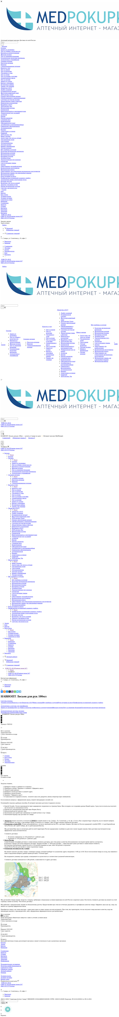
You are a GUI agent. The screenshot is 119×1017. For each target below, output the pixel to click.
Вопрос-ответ (5, 979)
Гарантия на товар (6, 967)
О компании (5, 951)
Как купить (11, 631)
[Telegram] (20, 692)
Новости (3, 952)
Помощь (3, 972)
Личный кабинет (6, 971)
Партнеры (4, 957)
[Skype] (17, 692)
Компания (11, 641)
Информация (5, 961)
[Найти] (2, 44)
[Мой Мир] (7, 692)
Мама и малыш (16, 563)
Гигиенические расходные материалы (93, 707)
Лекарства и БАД (17, 511)
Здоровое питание (17, 478)
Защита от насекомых (7, 707)
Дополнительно (9, 762)
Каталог (10, 456)
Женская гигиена (57, 707)
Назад (12, 455)
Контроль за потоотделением (43, 707)
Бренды (3, 946)
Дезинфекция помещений (9, 712)
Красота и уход (16, 488)
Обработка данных (7, 969)
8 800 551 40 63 (6, 214)
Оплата (6, 759)
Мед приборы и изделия (19, 580)
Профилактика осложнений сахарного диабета (27, 611)
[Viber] (12, 692)
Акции (3, 944)
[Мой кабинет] (1, 430)
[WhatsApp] (15, 692)
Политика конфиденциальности (11, 966)
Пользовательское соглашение (10, 964)
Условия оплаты (6, 976)
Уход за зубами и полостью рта (24, 707)
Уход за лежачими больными (72, 707)
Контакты (4, 956)
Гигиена (14, 461)
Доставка (7, 761)
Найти (3, 1003)
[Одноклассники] (4, 692)
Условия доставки (6, 977)
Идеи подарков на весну (65, 702)
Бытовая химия (22, 712)
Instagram (7, 243)
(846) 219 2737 (8, 218)
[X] (10, 692)
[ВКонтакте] (2, 692)
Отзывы (7, 756)
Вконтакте (7, 241)
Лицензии (4, 959)
